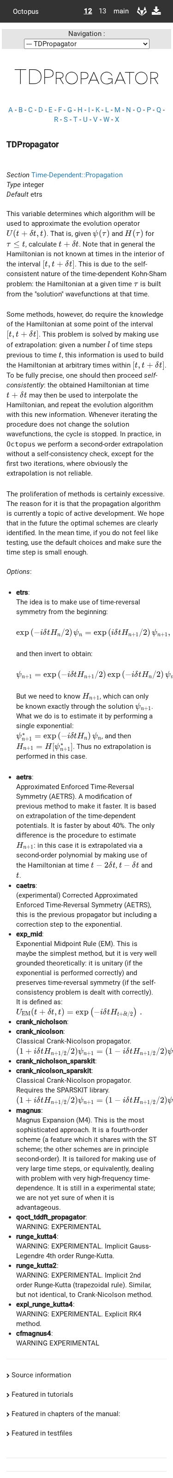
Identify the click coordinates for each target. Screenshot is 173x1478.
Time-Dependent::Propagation (77, 175)
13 (102, 11)
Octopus (26, 11)
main (117, 11)
